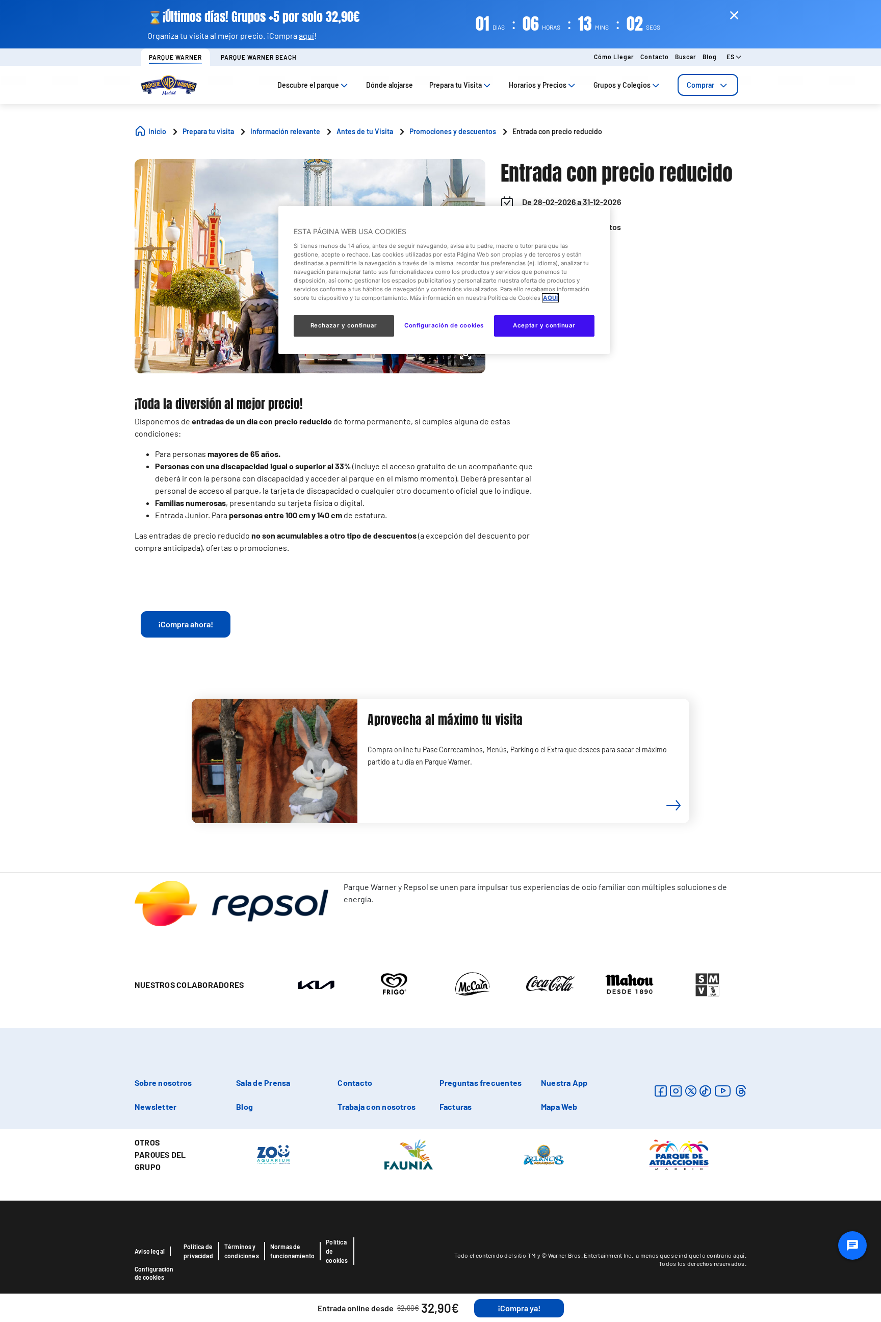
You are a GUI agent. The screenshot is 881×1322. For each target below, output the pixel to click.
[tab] (707, 85)
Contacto (654, 56)
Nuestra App (564, 1082)
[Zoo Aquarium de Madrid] (273, 1154)
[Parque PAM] (679, 1154)
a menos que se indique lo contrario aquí (690, 1255)
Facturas (455, 1106)
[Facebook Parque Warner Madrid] (660, 1091)
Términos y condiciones (241, 1251)
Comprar (700, 85)
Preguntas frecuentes (480, 1082)
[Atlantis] (543, 1154)
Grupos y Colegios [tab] (622, 85)
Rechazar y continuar (343, 325)
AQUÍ (550, 297)
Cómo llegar (614, 56)
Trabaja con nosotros (377, 1106)
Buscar (685, 56)
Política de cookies (337, 1251)
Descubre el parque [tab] (308, 85)
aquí (306, 35)
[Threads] (740, 1091)
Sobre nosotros (163, 1082)
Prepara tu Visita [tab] (455, 85)
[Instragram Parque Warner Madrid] (676, 1091)
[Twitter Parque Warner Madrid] (690, 1091)
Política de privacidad (198, 1251)
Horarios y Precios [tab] (537, 85)
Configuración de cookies (154, 1273)
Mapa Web (559, 1106)
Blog (710, 56)
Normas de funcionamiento (292, 1251)
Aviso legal (150, 1251)
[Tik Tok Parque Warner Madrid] (705, 1091)
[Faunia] (408, 1154)
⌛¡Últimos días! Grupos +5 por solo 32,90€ (253, 17)
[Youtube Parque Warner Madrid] (723, 1091)
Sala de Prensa (263, 1082)
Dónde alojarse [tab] (389, 85)
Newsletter (155, 1106)
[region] (444, 280)
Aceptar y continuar (544, 325)
